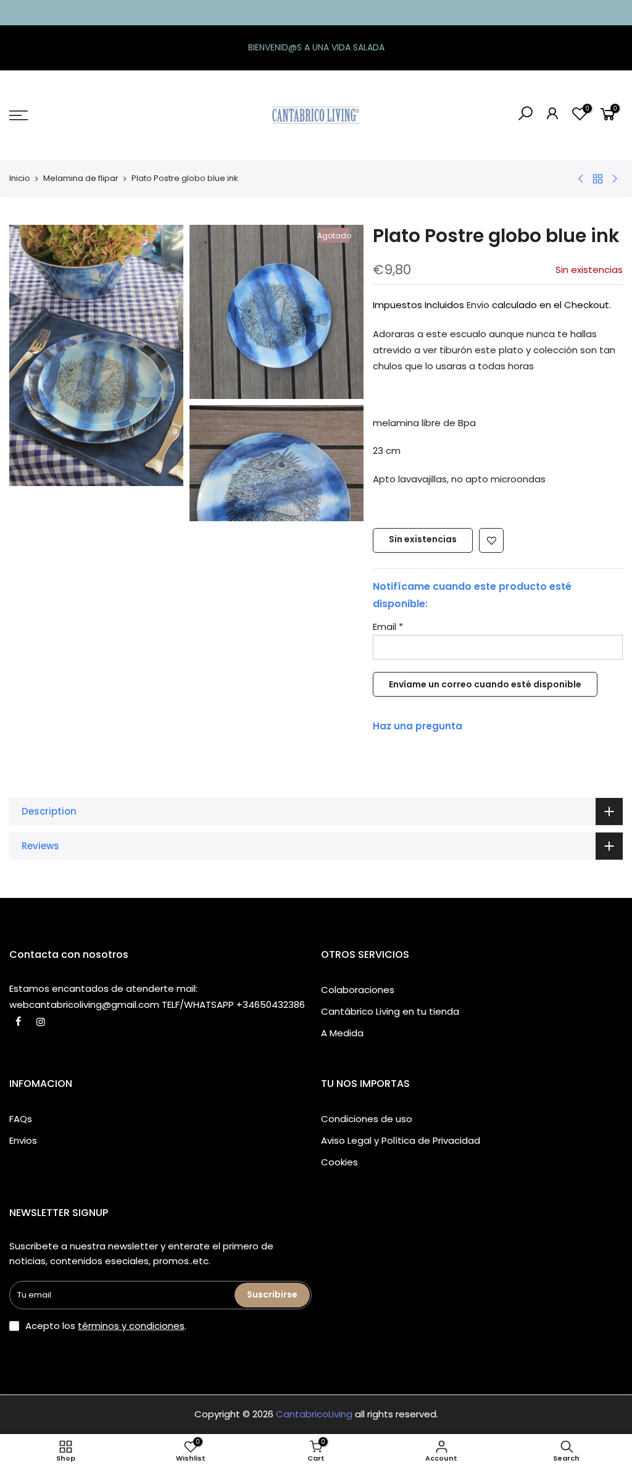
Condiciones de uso (366, 1118)
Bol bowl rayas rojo (82, 1410)
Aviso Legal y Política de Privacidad (400, 1140)
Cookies (339, 1162)
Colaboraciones (357, 989)
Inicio (19, 178)
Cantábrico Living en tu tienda (390, 1011)
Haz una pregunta (417, 725)
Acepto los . (105, 1325)
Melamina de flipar (80, 178)
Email (388, 626)
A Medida (342, 1032)
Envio (478, 304)
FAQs (20, 1118)
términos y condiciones (131, 1325)
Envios (23, 1140)
